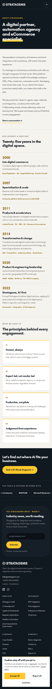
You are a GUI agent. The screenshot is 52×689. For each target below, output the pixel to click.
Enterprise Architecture (36, 611)
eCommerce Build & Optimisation (9, 625)
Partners (5, 644)
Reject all (37, 676)
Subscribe (14, 545)
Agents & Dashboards (10, 611)
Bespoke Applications (10, 615)
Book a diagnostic (34, 640)
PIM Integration (34, 606)
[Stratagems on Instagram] (8, 589)
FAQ (4, 653)
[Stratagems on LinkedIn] (3, 589)
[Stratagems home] (13, 4)
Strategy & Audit (8, 602)
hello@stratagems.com (11, 577)
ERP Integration (34, 602)
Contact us (32, 644)
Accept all (15, 676)
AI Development (8, 606)
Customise (26, 683)
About (4, 649)
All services (32, 615)
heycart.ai (32, 653)
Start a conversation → (12, 120)
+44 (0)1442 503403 (10, 580)
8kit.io (30, 649)
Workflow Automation (10, 619)
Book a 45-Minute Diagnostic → (20, 470)
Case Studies (7, 640)
